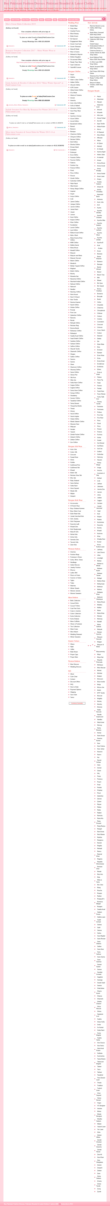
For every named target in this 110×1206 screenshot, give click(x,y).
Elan (98, 347)
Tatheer (99, 1072)
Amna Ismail (101, 166)
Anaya (99, 179)
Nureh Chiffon (74, 305)
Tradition (100, 1085)
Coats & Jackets (75, 611)
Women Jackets (75, 591)
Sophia (99, 1019)
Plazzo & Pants (75, 575)
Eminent (99, 350)
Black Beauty (74, 33)
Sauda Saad (101, 983)
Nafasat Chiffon (75, 284)
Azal (98, 245)
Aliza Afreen (101, 135)
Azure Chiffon (74, 118)
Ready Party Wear (76, 62)
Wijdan (99, 1124)
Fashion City (74, 165)
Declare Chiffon (75, 139)
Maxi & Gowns (74, 52)
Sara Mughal (101, 936)
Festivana (100, 409)
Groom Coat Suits (76, 44)
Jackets (11, 105)
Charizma (100, 308)
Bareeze (99, 261)
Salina (99, 933)
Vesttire (99, 1108)
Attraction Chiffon (75, 108)
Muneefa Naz (74, 276)
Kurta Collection (75, 616)
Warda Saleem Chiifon (77, 421)
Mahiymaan (100, 584)
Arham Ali (100, 187)
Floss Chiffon (74, 173)
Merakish (73, 263)
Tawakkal (100, 1075)
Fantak (99, 388)
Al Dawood (100, 132)
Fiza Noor (100, 418)
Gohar (99, 437)
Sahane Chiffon (75, 344)
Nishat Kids (74, 534)
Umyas (72, 411)
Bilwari (99, 280)
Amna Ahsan (101, 163)
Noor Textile (74, 299)
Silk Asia (73, 377)
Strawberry (73, 395)
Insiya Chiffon (74, 196)
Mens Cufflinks (75, 621)
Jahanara (100, 486)
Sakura (99, 930)
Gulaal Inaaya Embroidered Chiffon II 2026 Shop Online (97, 46)
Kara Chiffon (74, 217)
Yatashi (72, 432)
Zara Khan (100, 1157)
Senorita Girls (74, 539)
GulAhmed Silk (75, 467)
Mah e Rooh (74, 235)
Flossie (72, 175)
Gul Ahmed (100, 443)
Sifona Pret (73, 375)
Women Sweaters (75, 593)
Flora (98, 420)
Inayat (72, 194)
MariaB (99, 621)
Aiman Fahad (101, 118)
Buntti (99, 299)
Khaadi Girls (74, 526)
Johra (99, 495)
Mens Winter (18, 105)
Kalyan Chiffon (74, 220)
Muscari (99, 696)
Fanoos (99, 385)
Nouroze (99, 751)
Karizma (99, 533)
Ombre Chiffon (74, 307)
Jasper (72, 212)
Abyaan (99, 102)
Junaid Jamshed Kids (77, 516)
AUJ (98, 205)
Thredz (99, 1083)
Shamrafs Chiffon (75, 351)
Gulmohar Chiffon (75, 181)
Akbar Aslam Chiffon (76, 90)
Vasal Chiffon (74, 414)
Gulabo (72, 462)
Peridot (99, 787)
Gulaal (99, 440)
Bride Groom (74, 36)
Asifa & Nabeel (75, 105)
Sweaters (11, 46)
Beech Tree (100, 275)
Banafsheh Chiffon (76, 124)
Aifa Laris (100, 115)
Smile (99, 1024)
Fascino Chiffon (75, 160)
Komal (99, 542)
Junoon (72, 214)
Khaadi (99, 530)
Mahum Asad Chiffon (76, 233)
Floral (99, 423)
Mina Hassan (101, 667)
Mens (10, 127)
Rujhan (99, 896)
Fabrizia (72, 163)
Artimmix (100, 199)
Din (98, 341)
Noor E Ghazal (74, 297)
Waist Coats (74, 629)
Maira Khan (100, 613)
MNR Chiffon (74, 242)
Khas (98, 536)
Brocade (99, 296)
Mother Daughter (75, 57)
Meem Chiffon (74, 260)
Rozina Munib (74, 328)
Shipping (34, 19)
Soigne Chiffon (74, 385)
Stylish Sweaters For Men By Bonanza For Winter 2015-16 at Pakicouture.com (31, 110)
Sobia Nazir (100, 1030)
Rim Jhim (100, 885)
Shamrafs (100, 999)
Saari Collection (75, 65)
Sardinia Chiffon (75, 341)
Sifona (99, 1011)
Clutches (73, 552)
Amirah (72, 98)
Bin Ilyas (100, 283)
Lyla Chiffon (74, 230)
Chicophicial (101, 310)
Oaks (99, 765)
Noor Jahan (100, 749)
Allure (99, 140)
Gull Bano (100, 446)
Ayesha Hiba (101, 220)
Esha (98, 358)
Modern (99, 676)
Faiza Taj (100, 380)
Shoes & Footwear (76, 624)
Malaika (99, 605)
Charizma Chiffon (75, 134)
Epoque (99, 352)
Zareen (99, 1165)
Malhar (99, 607)
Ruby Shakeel (74, 480)
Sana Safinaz (74, 483)
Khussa (72, 570)
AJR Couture (74, 87)
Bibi (98, 277)
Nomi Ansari (101, 735)
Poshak (72, 310)
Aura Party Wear (75, 111)
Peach (99, 782)
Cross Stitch (101, 330)
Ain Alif (99, 121)
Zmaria (99, 1181)
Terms (72, 697)
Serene (99, 985)
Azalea (100, 248)
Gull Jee (99, 448)
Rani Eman (100, 831)
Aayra (99, 96)
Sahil (98, 927)
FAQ (55, 19)
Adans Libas (101, 154)
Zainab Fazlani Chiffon (77, 434)
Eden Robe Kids (75, 513)
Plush (99, 793)
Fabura (99, 377)
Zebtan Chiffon (74, 439)
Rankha (99, 837)
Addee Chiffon (74, 82)
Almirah (99, 146)
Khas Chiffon (74, 222)
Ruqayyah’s (101, 899)
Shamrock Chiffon (76, 367)
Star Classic (101, 1043)
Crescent (100, 324)
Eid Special (73, 39)
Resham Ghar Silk (76, 475)
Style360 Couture (75, 67)
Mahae (99, 561)
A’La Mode (73, 92)
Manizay (99, 619)
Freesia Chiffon (75, 168)
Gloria (72, 460)
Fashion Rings (74, 554)
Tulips (72, 583)
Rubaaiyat (73, 333)
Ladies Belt (73, 573)
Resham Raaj (74, 325)
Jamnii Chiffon (74, 201)
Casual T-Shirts (75, 606)
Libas (99, 555)
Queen (99, 801)
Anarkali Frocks (75, 31)
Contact (48, 19)
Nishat (99, 733)
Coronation (100, 322)
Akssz (99, 129)
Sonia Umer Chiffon (76, 390)
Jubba (72, 649)
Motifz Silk (73, 473)
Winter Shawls (74, 588)
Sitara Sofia (101, 1022)
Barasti (72, 126)
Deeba (99, 338)
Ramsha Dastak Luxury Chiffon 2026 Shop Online (97, 28)
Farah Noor (100, 391)
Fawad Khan (74, 457)
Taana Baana (101, 1059)
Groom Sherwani (75, 46)
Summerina (100, 1056)
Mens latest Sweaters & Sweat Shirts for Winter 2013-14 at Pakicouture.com (30, 133)
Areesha (73, 100)
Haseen (99, 460)
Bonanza (100, 293)
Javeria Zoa (101, 489)
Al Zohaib (100, 149)
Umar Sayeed (74, 488)
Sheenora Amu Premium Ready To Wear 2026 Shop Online (97, 78)
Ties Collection (75, 626)
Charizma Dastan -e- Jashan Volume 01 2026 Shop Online (97, 53)
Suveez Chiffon (75, 398)
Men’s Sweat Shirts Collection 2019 (21, 24)
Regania (99, 859)
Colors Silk (73, 452)
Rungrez (99, 906)
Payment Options (75, 689)
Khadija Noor (101, 539)
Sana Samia (101, 957)
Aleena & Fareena (76, 95)
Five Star (100, 415)
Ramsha (99, 815)
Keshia (99, 528)
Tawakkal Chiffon (75, 401)
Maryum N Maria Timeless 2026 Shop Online (96, 85)
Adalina (72, 77)
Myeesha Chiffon (75, 279)
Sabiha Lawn (101, 917)
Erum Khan (100, 355)
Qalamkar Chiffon (75, 315)
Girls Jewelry (74, 519)
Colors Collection (75, 613)
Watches (73, 585)
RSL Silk (73, 478)
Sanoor (99, 969)
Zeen (98, 1173)
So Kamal (100, 1027)
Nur (98, 757)
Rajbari (99, 813)
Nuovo (99, 754)
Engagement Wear (76, 41)
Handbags (73, 562)
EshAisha (100, 366)
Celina (99, 302)
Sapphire (100, 977)
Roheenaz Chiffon (75, 331)
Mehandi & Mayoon (76, 54)
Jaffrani (99, 483)
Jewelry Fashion (75, 567)
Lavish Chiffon (74, 227)
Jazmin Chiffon (75, 207)
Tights (72, 580)
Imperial (72, 191)
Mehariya (100, 665)
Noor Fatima (101, 746)
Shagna (72, 354)
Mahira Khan (101, 581)
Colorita (99, 319)
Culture (99, 333)
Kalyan (99, 516)
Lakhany (99, 549)
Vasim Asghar (74, 416)
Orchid (99, 768)
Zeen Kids (73, 545)
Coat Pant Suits (75, 608)
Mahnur (99, 589)
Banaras (99, 254)
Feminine (100, 406)
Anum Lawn (100, 176)
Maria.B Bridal (74, 49)
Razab (72, 320)
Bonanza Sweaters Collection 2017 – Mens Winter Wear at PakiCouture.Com (30, 51)
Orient (99, 770)
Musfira (99, 704)
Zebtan (99, 1170)
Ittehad (99, 478)
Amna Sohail (101, 173)
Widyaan (73, 426)
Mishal (99, 670)
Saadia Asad (101, 909)
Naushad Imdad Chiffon (77, 281)
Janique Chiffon (75, 204)
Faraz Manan (101, 394)
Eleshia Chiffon (75, 144)
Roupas (99, 893)
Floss (99, 426)
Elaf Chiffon (74, 142)
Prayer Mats (74, 657)
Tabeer (99, 1066)
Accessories (74, 503)
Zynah (99, 1191)
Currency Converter (77, 703)
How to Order (16, 19)
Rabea (99, 807)
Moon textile (101, 682)
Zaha (98, 1132)
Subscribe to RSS (67, 1204)
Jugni (99, 511)
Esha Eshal (100, 361)
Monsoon (100, 679)
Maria (99, 610)
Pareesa (99, 779)
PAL (98, 773)
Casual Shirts (74, 603)
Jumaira (99, 503)
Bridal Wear (74, 26)
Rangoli (99, 829)
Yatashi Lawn (101, 1126)
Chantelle (100, 305)
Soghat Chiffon (75, 388)
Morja (99, 684)
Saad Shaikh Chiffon (76, 338)
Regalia (99, 845)
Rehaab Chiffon (75, 323)
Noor (98, 743)
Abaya (72, 644)
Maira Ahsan (101, 602)
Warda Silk (73, 491)
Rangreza (100, 840)
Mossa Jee (100, 687)
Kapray (99, 519)
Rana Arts (100, 818)
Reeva (99, 851)
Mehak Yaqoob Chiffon (77, 266)
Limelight (100, 558)
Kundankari (73, 225)
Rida (98, 877)
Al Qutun (100, 143)
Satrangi (99, 980)
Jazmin (99, 492)
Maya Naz (100, 657)
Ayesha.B (100, 242)
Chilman (99, 313)
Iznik (98, 481)
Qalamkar (100, 796)
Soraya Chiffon (75, 393)
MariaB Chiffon (75, 250)
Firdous (99, 412)
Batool (99, 272)
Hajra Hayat (74, 183)
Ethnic (99, 369)
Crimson (99, 327)
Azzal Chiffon (74, 121)
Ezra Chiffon (74, 155)
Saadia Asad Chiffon (76, 336)
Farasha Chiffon (75, 157)
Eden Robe (100, 344)
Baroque (99, 264)
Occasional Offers (76, 59)
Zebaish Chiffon (75, 437)
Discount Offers (74, 19)
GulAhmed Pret (75, 465)
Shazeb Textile (75, 349)
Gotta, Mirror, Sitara (76, 560)
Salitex (99, 946)
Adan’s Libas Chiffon (76, 79)
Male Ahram (74, 652)
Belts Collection (75, 600)
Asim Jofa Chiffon (76, 103)
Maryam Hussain (75, 258)
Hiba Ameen (74, 186)
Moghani (73, 268)
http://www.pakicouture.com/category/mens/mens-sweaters (36, 34)
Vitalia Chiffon (74, 419)
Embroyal (73, 152)
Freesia (99, 432)
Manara (99, 616)
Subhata (99, 1053)
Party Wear (73, 28)
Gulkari (99, 451)
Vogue (99, 1103)
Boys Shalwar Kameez (77, 508)
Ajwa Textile (101, 124)
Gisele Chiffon (74, 178)
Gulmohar (100, 454)
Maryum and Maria (76, 255)
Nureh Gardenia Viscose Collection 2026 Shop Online (97, 39)
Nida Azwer (100, 722)
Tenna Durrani (74, 403)
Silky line (73, 380)
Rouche (99, 890)
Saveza (72, 359)
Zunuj (99, 1189)
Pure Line (73, 312)
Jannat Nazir (74, 209)
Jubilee (99, 498)
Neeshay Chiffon (75, 292)
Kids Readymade (75, 529)
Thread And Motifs (76, 406)
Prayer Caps (74, 654)
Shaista (99, 996)
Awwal (72, 113)
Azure (99, 251)
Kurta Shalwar (74, 619)
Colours (99, 316)
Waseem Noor (74, 424)
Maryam (72, 253)
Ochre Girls (73, 537)
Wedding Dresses (75, 667)
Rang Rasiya (101, 826)
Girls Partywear (75, 521)
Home (7, 19)
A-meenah (100, 157)
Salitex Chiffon (74, 356)
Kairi (98, 514)
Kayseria (100, 525)
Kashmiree (100, 522)
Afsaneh (99, 112)
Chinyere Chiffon (75, 137)
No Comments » (61, 150)
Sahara (99, 924)
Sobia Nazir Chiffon (76, 382)
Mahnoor (100, 586)
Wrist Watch (74, 632)
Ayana (99, 208)
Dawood (99, 336)
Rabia (99, 810)
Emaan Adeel (74, 147)
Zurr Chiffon (74, 442)
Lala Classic (101, 552)
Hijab (71, 646)
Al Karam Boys (75, 506)
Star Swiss (100, 1045)
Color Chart (62, 19)
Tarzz (99, 1069)
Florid (72, 170)
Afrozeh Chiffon (75, 85)
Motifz (99, 690)
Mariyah (99, 629)
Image (99, 467)
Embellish (73, 150)
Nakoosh (73, 286)
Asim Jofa (100, 202)
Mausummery (100, 651)
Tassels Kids (74, 542)
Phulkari (99, 790)
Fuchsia (99, 434)
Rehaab (99, 848)
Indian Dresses (75, 565)
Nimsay (99, 725)
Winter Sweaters (75, 637)
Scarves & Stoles (75, 578)
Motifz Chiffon (74, 271)
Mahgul (99, 578)
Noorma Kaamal (75, 302)
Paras (99, 776)
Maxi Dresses (74, 664)
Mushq (99, 701)
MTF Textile (101, 693)
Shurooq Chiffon (75, 369)
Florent (99, 429)
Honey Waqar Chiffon (77, 188)
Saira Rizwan (101, 938)
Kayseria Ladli (74, 524)
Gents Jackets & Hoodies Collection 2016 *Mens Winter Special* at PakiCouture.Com (34, 83)
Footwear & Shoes (76, 557)
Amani (99, 160)
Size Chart (25, 19)
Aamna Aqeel (101, 152)
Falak (99, 383)
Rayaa (99, 804)
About (41, 19)
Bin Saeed (100, 286)
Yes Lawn (100, 1129)
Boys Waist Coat (75, 511)
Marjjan (99, 642)
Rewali (99, 871)
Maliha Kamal (74, 245)
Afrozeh (99, 109)
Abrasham (100, 99)
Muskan (99, 707)
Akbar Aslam (101, 126)
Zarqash (99, 1168)
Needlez (99, 719)
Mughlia (99, 698)
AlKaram (99, 138)
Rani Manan (101, 834)
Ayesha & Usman (75, 116)
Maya (99, 654)
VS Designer (101, 1105)
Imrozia (99, 470)
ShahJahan (100, 988)
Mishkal (99, 673)
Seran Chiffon (74, 372)
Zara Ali (99, 1154)
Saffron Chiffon (75, 346)
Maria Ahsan (74, 248)
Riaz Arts (100, 874)
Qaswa (99, 799)
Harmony (100, 457)
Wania (99, 1111)
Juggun (99, 500)
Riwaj (99, 887)
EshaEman (100, 364)
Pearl (98, 784)
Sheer (72, 364)
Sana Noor (100, 949)
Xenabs (72, 429)
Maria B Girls (74, 532)
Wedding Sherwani (76, 634)
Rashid (99, 843)
